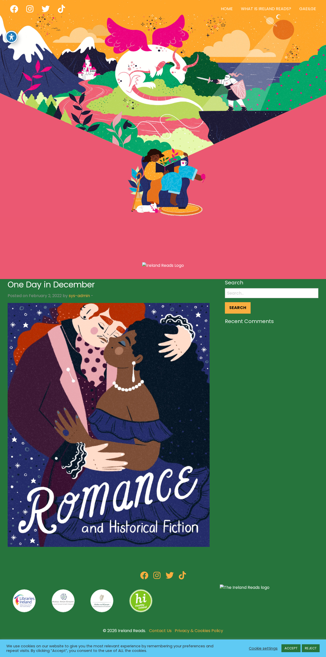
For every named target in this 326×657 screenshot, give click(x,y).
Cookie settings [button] (263, 648)
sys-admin (79, 296)
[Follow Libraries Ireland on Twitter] (170, 577)
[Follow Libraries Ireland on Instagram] (156, 577)
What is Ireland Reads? (266, 9)
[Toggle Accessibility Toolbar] (11, 37)
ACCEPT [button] (290, 648)
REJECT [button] (311, 648)
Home (227, 9)
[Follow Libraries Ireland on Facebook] (144, 577)
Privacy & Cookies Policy (199, 631)
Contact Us (160, 631)
